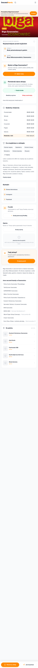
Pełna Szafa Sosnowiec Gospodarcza (14, 297)
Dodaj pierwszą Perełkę (20, 215)
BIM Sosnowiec (8, 307)
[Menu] (35, 2)
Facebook (9, 199)
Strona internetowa (11, 189)
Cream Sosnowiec (9, 318)
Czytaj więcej (7, 177)
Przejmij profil (21, 261)
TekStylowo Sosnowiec (10, 287)
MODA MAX (14, 311)
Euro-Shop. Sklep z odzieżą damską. (20, 321)
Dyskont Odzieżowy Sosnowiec (12, 301)
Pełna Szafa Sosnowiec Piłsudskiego (14, 284)
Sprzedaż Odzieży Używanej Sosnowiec (15, 304)
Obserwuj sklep (11, 665)
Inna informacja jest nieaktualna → (13, 100)
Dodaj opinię (19, 229)
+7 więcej (7, 155)
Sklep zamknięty (27, 95)
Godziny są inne (11, 95)
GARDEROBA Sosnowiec (11, 291)
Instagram (9, 194)
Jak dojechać (30, 665)
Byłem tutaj (20, 74)
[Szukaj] (15, 2)
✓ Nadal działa (19, 90)
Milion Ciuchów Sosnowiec (11, 294)
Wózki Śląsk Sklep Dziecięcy (17, 314)
